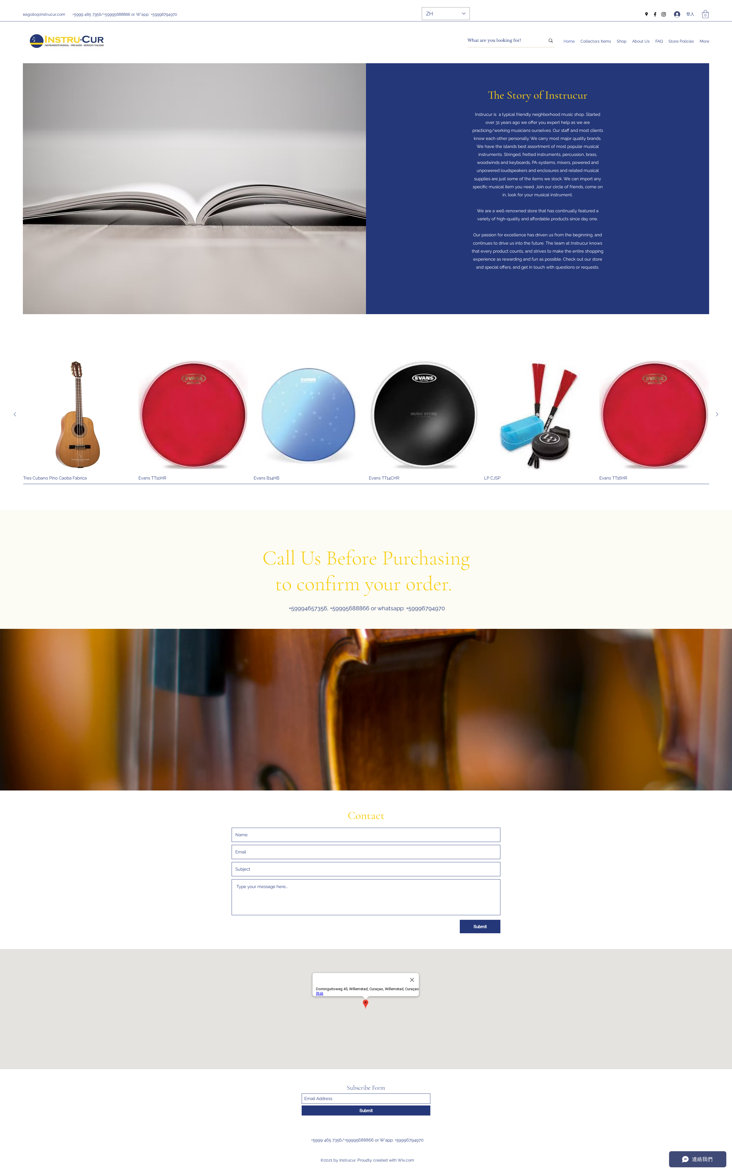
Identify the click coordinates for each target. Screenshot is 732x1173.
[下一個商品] (717, 414)
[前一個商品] (14, 414)
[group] (366, 423)
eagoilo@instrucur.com (44, 14)
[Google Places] (646, 14)
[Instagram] (664, 14)
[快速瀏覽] (78, 414)
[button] (705, 14)
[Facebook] (655, 14)
